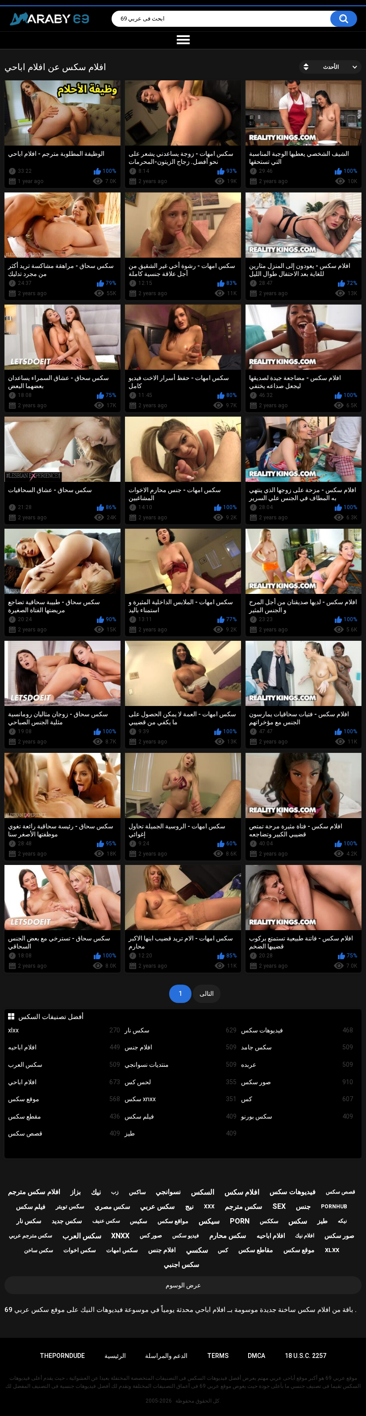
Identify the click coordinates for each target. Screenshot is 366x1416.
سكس (297, 1221)
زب (115, 1192)
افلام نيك (304, 1235)
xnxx (120, 1236)
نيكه (342, 1221)
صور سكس (297, 1082)
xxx (209, 1206)
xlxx (64, 1030)
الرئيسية (115, 1355)
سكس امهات (122, 1250)
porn (240, 1221)
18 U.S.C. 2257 (305, 1355)
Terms (218, 1355)
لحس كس (181, 1082)
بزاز (76, 1192)
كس (297, 1099)
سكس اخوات (79, 1250)
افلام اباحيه (64, 1047)
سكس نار (181, 1030)
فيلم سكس (181, 1116)
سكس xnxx (181, 1099)
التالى (207, 993)
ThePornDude (62, 1355)
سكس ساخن (38, 1250)
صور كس (151, 1235)
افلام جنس (181, 1047)
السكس (202, 1192)
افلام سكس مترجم (34, 1192)
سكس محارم (227, 1236)
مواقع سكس (173, 1221)
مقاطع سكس (255, 1249)
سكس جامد (297, 1047)
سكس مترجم (243, 1207)
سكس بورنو (297, 1116)
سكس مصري (112, 1206)
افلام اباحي (64, 1082)
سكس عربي (157, 1207)
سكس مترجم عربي (30, 1235)
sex (279, 1206)
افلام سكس (242, 1192)
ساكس (137, 1192)
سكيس (138, 1221)
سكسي (197, 1250)
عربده (297, 1064)
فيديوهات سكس (297, 1030)
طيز (181, 1133)
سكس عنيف (106, 1221)
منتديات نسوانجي (181, 1064)
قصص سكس (64, 1133)
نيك (96, 1192)
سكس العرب (64, 1064)
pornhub (334, 1206)
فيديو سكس (185, 1235)
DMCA (256, 1355)
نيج (189, 1207)
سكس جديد (67, 1220)
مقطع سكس (64, 1116)
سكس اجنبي (182, 1265)
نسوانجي (168, 1192)
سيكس (209, 1221)
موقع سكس (64, 1099)
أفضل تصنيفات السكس (50, 1017)
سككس (269, 1221)
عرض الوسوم (183, 1285)
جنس (303, 1207)
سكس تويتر (70, 1206)
